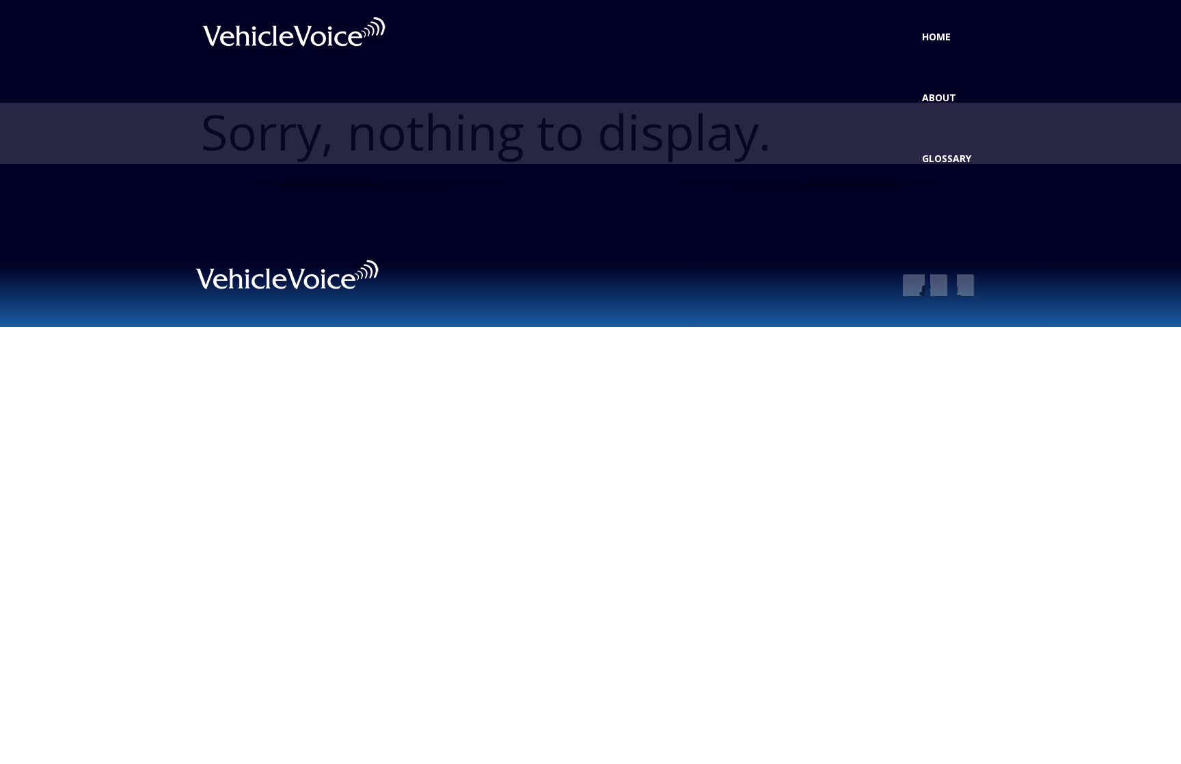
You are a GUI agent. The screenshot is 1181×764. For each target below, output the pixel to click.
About (939, 97)
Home (936, 36)
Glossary (946, 158)
